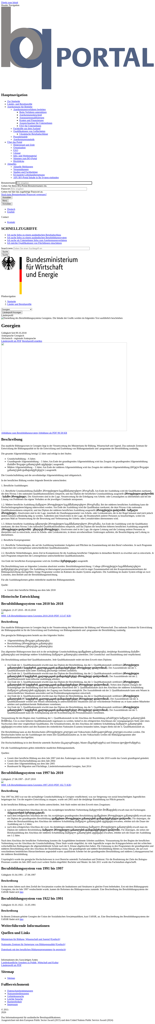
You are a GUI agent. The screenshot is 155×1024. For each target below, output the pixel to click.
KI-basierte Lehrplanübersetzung (29, 175)
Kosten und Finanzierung (31, 120)
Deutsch (11, 209)
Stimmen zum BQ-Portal (25, 158)
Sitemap (11, 978)
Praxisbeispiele (20, 136)
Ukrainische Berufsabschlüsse (33, 134)
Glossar (17, 153)
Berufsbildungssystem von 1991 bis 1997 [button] (32, 868)
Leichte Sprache (15, 999)
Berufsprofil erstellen (32, 341)
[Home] (77, 88)
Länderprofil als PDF (11, 341)
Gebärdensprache (15, 996)
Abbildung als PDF (47, 433)
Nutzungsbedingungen (18, 993)
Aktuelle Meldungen (23, 166)
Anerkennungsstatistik (24, 139)
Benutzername (8, 183)
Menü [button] (4, 201)
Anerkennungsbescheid (30, 115)
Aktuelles (11, 164)
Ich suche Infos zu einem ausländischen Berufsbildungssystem (37, 237)
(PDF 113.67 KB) (36, 615)
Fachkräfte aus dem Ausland (26, 128)
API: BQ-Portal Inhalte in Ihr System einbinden (36, 177)
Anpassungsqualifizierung (31, 117)
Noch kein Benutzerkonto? (14, 194)
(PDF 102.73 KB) (36, 785)
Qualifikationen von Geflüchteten (29, 131)
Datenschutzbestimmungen (20, 991)
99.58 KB (52, 433)
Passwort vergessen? (37, 194)
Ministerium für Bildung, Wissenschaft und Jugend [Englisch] (30, 939)
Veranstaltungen (21, 169)
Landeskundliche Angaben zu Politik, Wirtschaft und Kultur (29, 962)
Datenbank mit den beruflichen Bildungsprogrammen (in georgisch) (33, 949)
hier (21, 892)
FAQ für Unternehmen (30, 126)
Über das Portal (14, 142)
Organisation (19, 147)
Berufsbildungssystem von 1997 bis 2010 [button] (32, 773)
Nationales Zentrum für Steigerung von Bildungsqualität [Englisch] (33, 944)
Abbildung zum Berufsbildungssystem (19, 433)
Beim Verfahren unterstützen (33, 112)
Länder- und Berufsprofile (19, 104)
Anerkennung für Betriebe (19, 106)
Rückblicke (18, 161)
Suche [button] (5, 255)
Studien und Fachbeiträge (25, 172)
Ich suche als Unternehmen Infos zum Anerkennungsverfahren (37, 240)
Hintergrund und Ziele (24, 145)
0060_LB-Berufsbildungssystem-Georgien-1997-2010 (27, 785)
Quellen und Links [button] (15, 933)
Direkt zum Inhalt (9, 2)
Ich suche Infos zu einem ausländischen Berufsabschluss (34, 235)
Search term (7, 248)
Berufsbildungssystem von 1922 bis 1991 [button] (32, 898)
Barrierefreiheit (14, 1001)
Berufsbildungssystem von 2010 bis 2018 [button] (32, 604)
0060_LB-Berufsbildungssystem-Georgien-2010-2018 (27, 615)
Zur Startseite (13, 101)
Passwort (5, 188)
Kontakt (11, 222)
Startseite (11, 301)
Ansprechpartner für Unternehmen (35, 123)
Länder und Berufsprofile (19, 304)
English (11, 212)
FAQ (15, 150)
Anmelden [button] (6, 204)
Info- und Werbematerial (25, 155)
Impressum (12, 1004)
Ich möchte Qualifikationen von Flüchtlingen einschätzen (34, 243)
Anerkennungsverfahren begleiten (29, 109)
